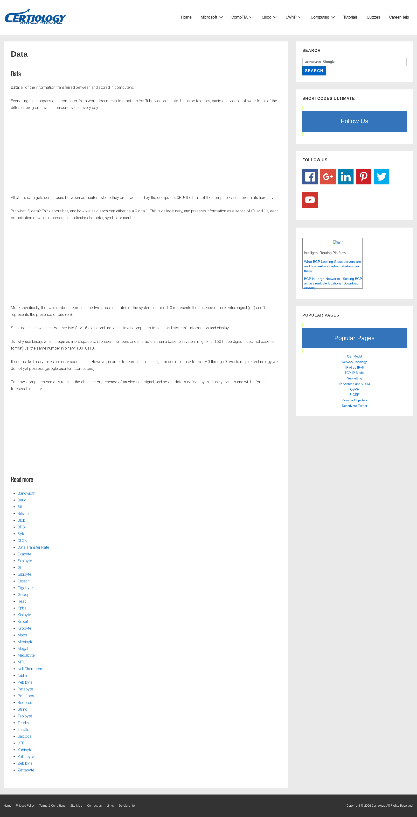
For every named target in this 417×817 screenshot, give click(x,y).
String (22, 709)
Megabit (24, 648)
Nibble (23, 675)
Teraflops (26, 729)
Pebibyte (25, 682)
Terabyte (25, 723)
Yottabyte (26, 756)
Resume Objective (354, 400)
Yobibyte (25, 750)
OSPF (354, 389)
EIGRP (354, 395)
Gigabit (23, 581)
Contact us (94, 805)
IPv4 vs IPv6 (354, 367)
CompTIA (239, 17)
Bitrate (23, 513)
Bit (20, 507)
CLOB (22, 540)
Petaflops (26, 696)
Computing (320, 17)
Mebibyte (25, 642)
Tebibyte (25, 716)
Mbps (22, 635)
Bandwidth (26, 493)
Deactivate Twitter (354, 406)
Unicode (25, 736)
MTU (21, 662)
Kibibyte (24, 615)
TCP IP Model (354, 373)
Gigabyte (25, 588)
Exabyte (24, 554)
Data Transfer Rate (33, 547)
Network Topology (354, 362)
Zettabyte (26, 770)
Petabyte (25, 689)
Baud (22, 500)
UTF (21, 743)
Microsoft (209, 17)
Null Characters (30, 669)
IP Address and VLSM (354, 384)
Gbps (22, 567)
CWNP (291, 17)
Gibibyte (24, 574)
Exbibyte (25, 561)
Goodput (25, 594)
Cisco (266, 17)
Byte (21, 534)
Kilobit (23, 621)
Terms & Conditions (52, 805)
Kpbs (22, 608)
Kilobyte (24, 628)
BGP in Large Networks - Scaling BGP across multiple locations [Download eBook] (333, 283)
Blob (21, 520)
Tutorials (350, 17)
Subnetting (354, 378)
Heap (22, 601)
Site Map (76, 805)
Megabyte (26, 655)
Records (25, 702)
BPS (21, 527)
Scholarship (126, 805)
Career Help (399, 17)
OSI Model (354, 356)
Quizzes (373, 17)
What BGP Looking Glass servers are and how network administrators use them (332, 266)
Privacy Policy (25, 805)
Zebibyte (25, 763)
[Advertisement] (146, 151)
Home (186, 17)
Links (110, 805)
